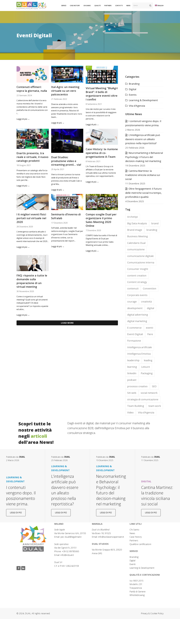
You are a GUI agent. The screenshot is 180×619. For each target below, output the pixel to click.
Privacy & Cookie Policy (152, 613)
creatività (146, 301)
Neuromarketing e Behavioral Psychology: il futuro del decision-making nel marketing (144, 157)
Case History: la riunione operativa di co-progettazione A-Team (102, 152)
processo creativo (137, 386)
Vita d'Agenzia (137, 105)
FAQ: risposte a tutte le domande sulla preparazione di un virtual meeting (32, 281)
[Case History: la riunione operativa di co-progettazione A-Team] (102, 136)
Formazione (134, 340)
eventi (149, 327)
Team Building (135, 406)
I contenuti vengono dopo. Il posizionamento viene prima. (21, 496)
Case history (136, 536)
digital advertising (137, 314)
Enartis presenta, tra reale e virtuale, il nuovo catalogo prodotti (32, 156)
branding (151, 229)
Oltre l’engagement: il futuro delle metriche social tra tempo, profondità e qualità (143, 193)
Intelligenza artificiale (139, 347)
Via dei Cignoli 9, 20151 (65, 547)
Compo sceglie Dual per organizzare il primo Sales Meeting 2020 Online (101, 219)
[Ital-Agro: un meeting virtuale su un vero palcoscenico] (67, 73)
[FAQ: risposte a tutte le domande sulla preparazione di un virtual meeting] (33, 262)
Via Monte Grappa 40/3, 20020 (107, 549)
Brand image (134, 229)
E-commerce (134, 327)
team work (154, 406)
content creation (136, 275)
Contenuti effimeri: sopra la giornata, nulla (32, 88)
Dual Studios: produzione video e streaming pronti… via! (66, 161)
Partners (134, 540)
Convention (149, 288)
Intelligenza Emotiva (139, 353)
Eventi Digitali (135, 334)
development (135, 308)
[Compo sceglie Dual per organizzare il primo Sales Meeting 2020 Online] (102, 201)
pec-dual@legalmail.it (70, 536)
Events (133, 94)
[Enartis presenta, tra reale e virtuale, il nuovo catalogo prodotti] (33, 138)
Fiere (150, 334)
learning (132, 366)
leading (148, 360)
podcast (131, 380)
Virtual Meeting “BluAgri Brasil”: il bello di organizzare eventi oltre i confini (102, 93)
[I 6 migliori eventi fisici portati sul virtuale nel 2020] (33, 201)
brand (154, 223)
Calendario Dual (136, 243)
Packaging (147, 373)
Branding (134, 83)
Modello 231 (136, 584)
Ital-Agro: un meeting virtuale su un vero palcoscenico (65, 90)
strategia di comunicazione (142, 399)
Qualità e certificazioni (140, 544)
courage (132, 301)
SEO (154, 386)
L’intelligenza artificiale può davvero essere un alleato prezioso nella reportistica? (142, 139)
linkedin (131, 373)
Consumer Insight (137, 269)
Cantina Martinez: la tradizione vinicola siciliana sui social (142, 175)
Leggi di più (23, 119)
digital (150, 308)
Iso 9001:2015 (136, 580)
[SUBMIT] (150, 5)
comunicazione (136, 249)
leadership (133, 360)
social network (149, 392)
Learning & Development (143, 100)
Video (130, 412)
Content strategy (137, 282)
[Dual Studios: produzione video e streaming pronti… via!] (67, 140)
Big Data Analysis (137, 223)
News (132, 533)
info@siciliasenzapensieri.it (111, 536)
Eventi (132, 564)
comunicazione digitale (140, 256)
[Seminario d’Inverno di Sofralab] (67, 201)
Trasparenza (136, 587)
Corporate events (137, 295)
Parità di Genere (137, 591)
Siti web (131, 392)
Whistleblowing (137, 595)
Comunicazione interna (140, 262)
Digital (132, 89)
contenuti (132, 288)
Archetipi (132, 216)
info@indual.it (67, 555)
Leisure (145, 366)
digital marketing (137, 321)
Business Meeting (137, 236)
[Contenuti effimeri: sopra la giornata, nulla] (33, 73)
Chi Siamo (134, 529)
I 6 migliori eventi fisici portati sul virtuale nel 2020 (31, 218)
